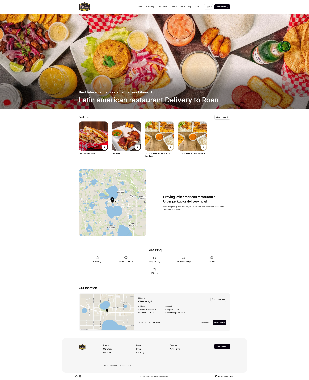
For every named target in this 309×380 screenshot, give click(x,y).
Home (106, 345)
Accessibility (125, 365)
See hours (205, 322)
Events (174, 6)
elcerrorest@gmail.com (175, 313)
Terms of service (110, 365)
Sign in (209, 6)
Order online (219, 322)
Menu (140, 6)
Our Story (162, 6)
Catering (150, 6)
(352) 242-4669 (172, 310)
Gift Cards (108, 352)
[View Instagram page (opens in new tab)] (80, 376)
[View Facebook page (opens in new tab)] (76, 376)
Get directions (218, 299)
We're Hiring (185, 6)
